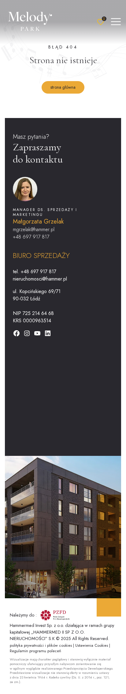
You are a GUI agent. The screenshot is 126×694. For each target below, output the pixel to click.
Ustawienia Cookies (92, 645)
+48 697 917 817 (31, 236)
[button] (116, 22)
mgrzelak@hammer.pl (33, 229)
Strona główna (63, 87)
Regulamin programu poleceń (35, 651)
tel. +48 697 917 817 (34, 271)
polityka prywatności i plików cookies (41, 645)
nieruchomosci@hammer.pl (40, 278)
